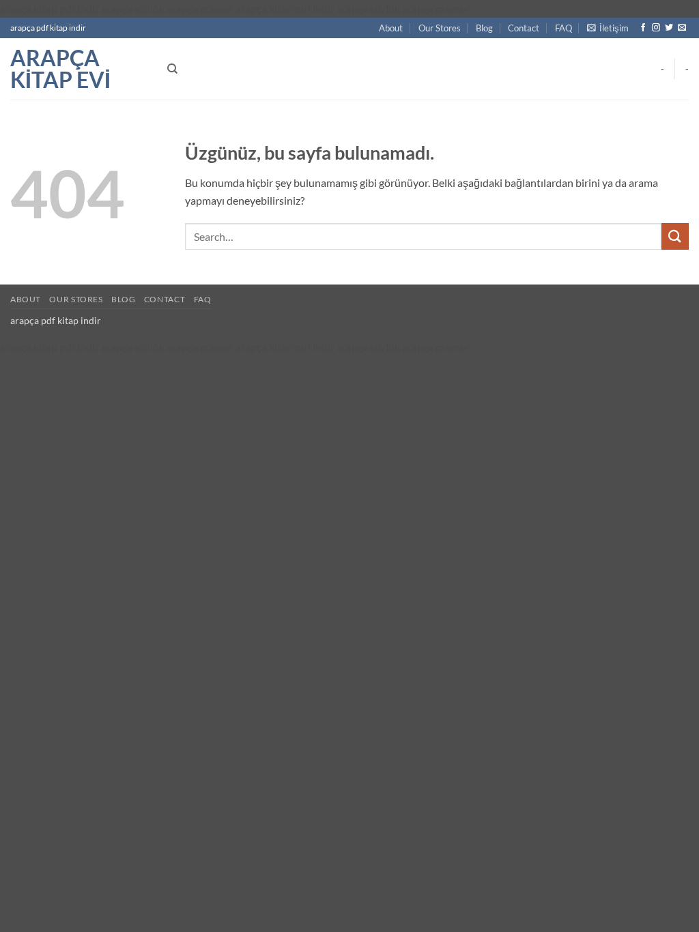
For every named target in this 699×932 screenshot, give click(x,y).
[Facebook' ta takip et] (643, 28)
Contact (523, 28)
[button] (608, 28)
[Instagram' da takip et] (656, 28)
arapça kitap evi (60, 69)
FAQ (563, 28)
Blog (484, 28)
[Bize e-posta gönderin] (682, 28)
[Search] (172, 69)
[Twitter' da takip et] (669, 28)
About (391, 28)
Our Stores (439, 28)
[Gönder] (675, 236)
